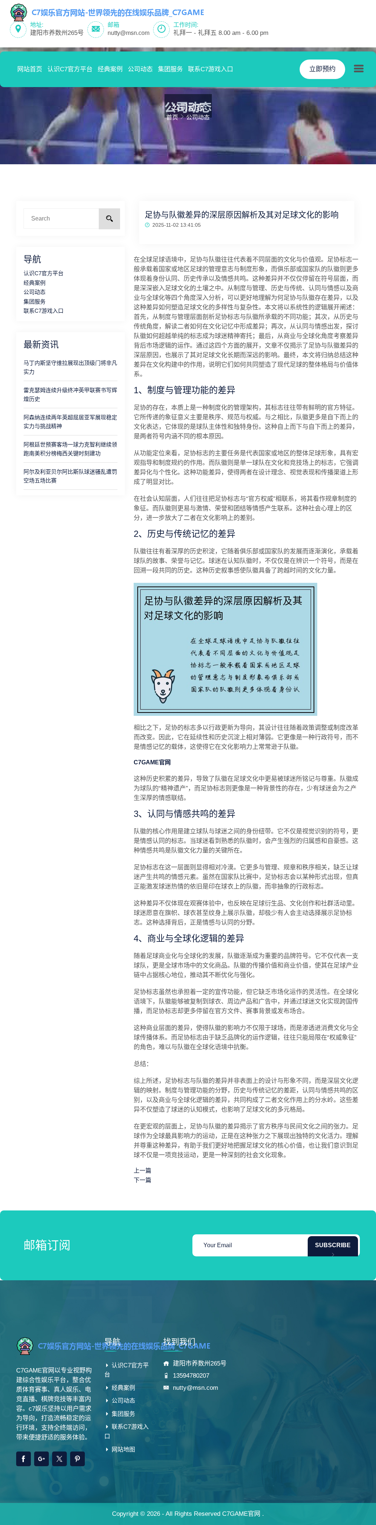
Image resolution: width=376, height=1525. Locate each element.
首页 (172, 117)
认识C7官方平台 (70, 69)
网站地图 (122, 1449)
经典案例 (110, 69)
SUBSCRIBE (333, 1245)
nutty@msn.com (128, 33)
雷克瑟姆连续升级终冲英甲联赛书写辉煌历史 (70, 394)
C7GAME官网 (241, 1513)
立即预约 (322, 69)
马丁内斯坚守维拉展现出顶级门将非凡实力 (70, 367)
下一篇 (142, 1180)
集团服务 (170, 69)
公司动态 (140, 69)
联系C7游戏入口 (210, 69)
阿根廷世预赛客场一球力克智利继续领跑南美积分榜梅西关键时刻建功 (70, 448)
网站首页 (29, 69)
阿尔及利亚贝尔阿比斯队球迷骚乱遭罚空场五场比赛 (70, 476)
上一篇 (142, 1170)
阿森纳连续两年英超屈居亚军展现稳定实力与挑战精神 (70, 421)
